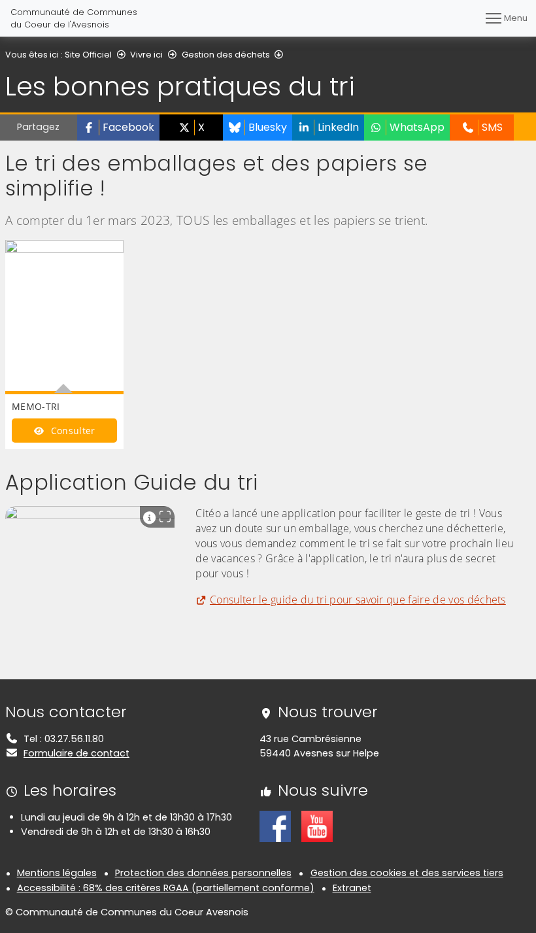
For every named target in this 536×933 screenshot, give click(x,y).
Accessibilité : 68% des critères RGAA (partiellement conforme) (165, 887)
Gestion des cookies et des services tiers (406, 872)
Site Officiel (88, 54)
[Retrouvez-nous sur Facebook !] (275, 825)
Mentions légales (57, 872)
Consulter (71, 430)
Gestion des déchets (226, 54)
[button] (118, 127)
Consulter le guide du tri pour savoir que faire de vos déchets (357, 599)
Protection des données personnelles (203, 872)
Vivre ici (146, 54)
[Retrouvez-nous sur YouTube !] (317, 825)
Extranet (352, 887)
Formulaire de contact (76, 753)
